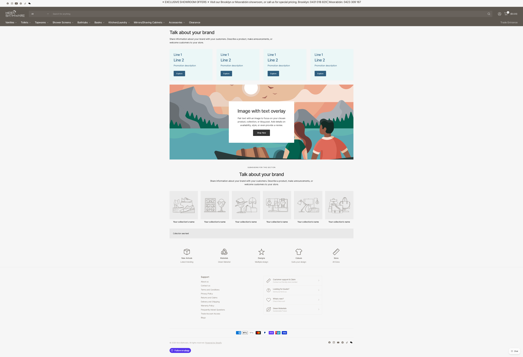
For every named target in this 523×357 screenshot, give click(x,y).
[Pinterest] (21, 3)
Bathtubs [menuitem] (82, 22)
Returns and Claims (209, 297)
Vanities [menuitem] (9, 22)
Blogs (203, 317)
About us (204, 281)
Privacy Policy (207, 293)
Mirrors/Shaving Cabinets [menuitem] (148, 22)
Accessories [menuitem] (175, 22)
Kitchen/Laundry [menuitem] (118, 22)
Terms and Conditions (210, 289)
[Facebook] (7, 3)
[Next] (353, 207)
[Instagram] (12, 3)
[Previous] (169, 207)
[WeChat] (29, 3)
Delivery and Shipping (210, 301)
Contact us (205, 285)
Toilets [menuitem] (24, 22)
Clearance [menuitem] (194, 22)
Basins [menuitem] (98, 22)
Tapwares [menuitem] (40, 22)
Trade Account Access (210, 313)
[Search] (489, 14)
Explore (179, 73)
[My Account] (499, 14)
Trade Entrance (509, 22)
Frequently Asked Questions (213, 310)
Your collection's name (183, 222)
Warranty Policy (207, 305)
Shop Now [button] (261, 133)
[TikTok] (25, 3)
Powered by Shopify (213, 343)
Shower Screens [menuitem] (62, 22)
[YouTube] (16, 3)
